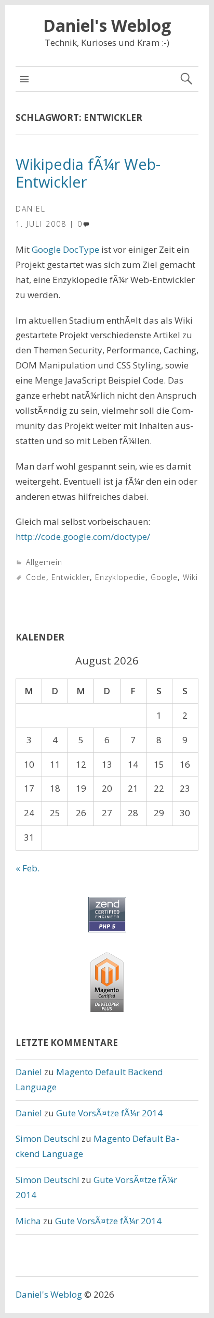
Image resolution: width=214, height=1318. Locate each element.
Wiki (190, 577)
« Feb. (27, 868)
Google (164, 577)
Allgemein (44, 562)
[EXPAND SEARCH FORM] (186, 79)
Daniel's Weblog (107, 25)
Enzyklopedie (120, 577)
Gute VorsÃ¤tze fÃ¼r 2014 (109, 1113)
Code (36, 577)
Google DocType (65, 249)
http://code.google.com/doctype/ (83, 537)
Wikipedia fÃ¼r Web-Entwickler (88, 173)
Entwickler (70, 577)
